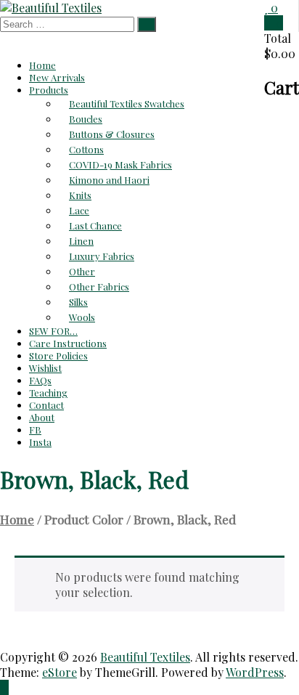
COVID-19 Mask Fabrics (120, 164)
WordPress (255, 672)
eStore (59, 672)
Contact (46, 405)
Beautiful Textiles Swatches (126, 103)
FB (35, 429)
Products (48, 90)
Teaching (48, 392)
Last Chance (95, 225)
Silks (78, 302)
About (41, 417)
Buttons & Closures (112, 134)
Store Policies (58, 355)
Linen (81, 241)
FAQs (40, 380)
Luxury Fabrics (101, 256)
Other (82, 271)
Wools (82, 317)
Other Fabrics (99, 286)
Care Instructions (68, 343)
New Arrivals (57, 77)
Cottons (86, 149)
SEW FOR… (53, 331)
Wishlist (45, 368)
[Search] (146, 24)
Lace (79, 210)
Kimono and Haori (109, 180)
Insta (40, 442)
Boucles (85, 119)
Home (42, 65)
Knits (80, 195)
